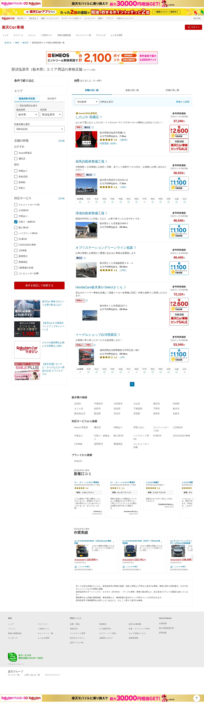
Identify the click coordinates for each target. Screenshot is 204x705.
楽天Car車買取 (135, 624)
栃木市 (176, 408)
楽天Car (7, 43)
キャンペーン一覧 (83, 35)
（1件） (122, 357)
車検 (17, 43)
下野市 (156, 408)
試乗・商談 (75, 624)
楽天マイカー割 (76, 642)
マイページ (18, 35)
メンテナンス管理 (77, 633)
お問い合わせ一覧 (32, 675)
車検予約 (74, 629)
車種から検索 (182, 101)
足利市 (77, 403)
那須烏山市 (79, 413)
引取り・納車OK (27, 222)
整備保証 (23, 262)
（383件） (123, 140)
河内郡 (176, 403)
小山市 (136, 403)
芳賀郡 (136, 413)
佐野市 (97, 408)
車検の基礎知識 (64, 35)
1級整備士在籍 (26, 267)
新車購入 (103, 624)
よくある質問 (116, 35)
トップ (5, 35)
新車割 (22, 182)
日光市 (117, 413)
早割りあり (139, 427)
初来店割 (23, 176)
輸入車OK (24, 227)
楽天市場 (196, 18)
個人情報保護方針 (166, 628)
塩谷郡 (117, 408)
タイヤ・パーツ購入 (108, 633)
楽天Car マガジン (77, 638)
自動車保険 (133, 638)
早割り (22, 188)
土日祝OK (24, 210)
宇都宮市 (98, 403)
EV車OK (23, 239)
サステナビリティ (52, 675)
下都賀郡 (137, 408)
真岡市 (156, 413)
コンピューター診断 (29, 273)
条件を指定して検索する (39, 285)
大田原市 (118, 403)
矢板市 (176, 413)
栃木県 (25, 43)
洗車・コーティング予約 (139, 629)
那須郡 (97, 413)
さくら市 (78, 408)
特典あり (23, 171)
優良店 (22, 158)
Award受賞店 (25, 153)
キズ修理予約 (105, 629)
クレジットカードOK (29, 204)
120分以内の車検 (27, 244)
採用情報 (163, 633)
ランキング (101, 35)
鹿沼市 (156, 403)
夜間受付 (23, 256)
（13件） (123, 270)
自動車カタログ (106, 638)
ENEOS (78, 461)
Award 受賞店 (81, 427)
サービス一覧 (13, 675)
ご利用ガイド (46, 35)
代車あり (23, 216)
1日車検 (23, 250)
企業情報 (163, 623)
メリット (32, 35)
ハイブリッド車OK (28, 233)
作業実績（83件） (109, 143)
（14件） (123, 187)
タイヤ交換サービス (137, 633)
